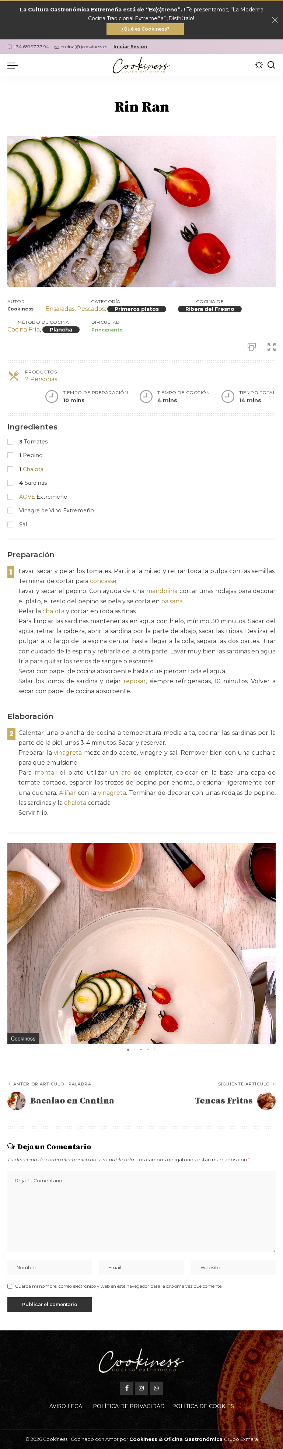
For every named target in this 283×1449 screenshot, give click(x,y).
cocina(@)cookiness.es (84, 46)
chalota (53, 611)
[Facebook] (126, 1388)
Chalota (33, 469)
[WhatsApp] (156, 1388)
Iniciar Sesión (130, 46)
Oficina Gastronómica (193, 1439)
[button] (269, 850)
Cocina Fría (23, 329)
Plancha (61, 329)
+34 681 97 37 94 (31, 46)
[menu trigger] (14, 65)
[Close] (275, 20)
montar (46, 772)
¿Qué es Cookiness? (145, 29)
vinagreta (68, 752)
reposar (134, 681)
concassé (103, 581)
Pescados (91, 308)
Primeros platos (137, 309)
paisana (172, 601)
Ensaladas (59, 308)
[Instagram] (141, 1388)
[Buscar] (271, 65)
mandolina (162, 590)
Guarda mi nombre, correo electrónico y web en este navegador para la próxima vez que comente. (119, 1286)
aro (126, 772)
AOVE (27, 497)
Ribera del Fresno (209, 309)
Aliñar (67, 792)
